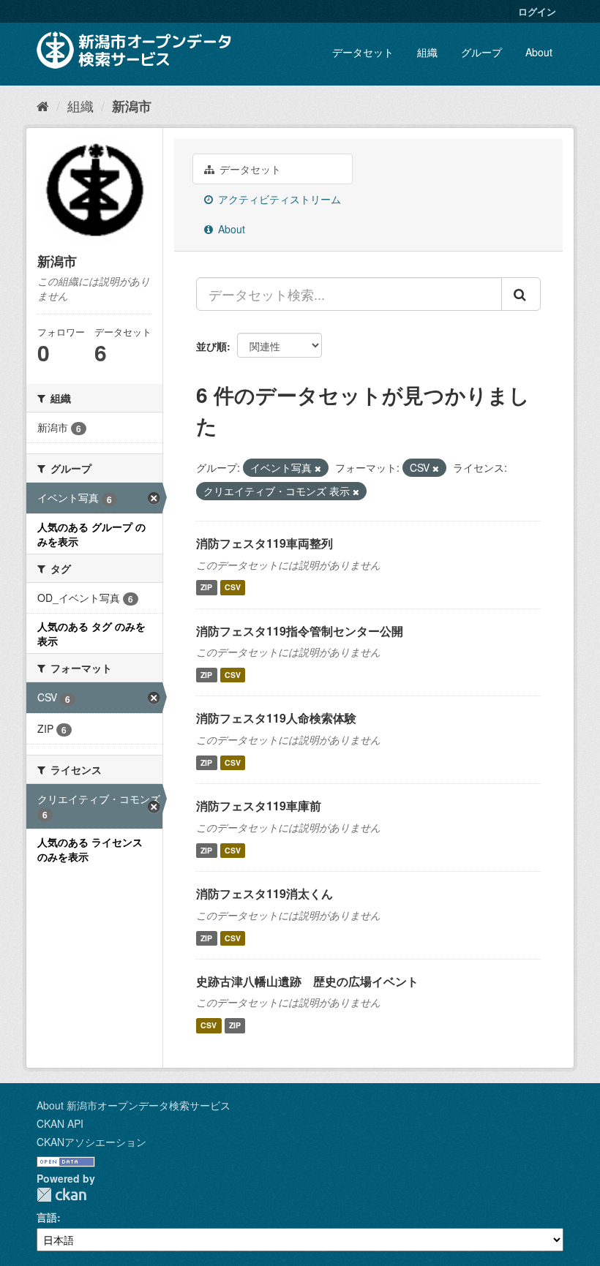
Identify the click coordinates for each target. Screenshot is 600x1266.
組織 (427, 52)
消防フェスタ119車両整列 (264, 543)
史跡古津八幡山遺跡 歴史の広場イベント (307, 981)
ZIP (206, 587)
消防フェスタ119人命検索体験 (276, 717)
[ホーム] (43, 105)
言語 (47, 1217)
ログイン (537, 11)
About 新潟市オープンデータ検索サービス (133, 1105)
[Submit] (521, 294)
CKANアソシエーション (91, 1141)
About (538, 52)
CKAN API (60, 1123)
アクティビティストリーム (278, 199)
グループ (481, 52)
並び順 (211, 346)
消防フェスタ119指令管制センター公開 (299, 630)
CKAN (61, 1194)
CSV (233, 587)
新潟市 (131, 106)
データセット (363, 52)
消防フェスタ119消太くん (264, 893)
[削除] (318, 468)
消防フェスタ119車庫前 (258, 805)
